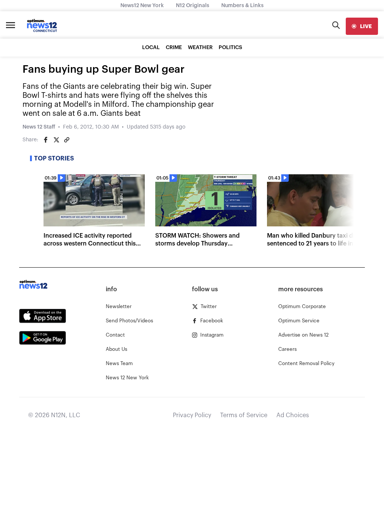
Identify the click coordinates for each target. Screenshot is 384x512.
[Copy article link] (67, 140)
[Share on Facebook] (46, 140)
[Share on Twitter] (56, 140)
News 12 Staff (38, 127)
